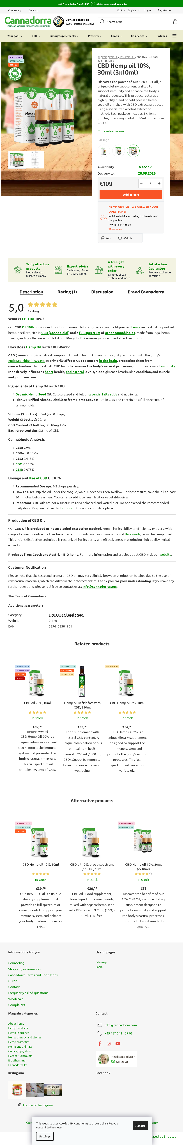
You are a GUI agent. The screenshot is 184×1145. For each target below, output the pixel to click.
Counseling (14, 10)
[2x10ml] (118, 151)
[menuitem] (15, 36)
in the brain (108, 360)
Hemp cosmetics (18, 1041)
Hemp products (18, 1028)
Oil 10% (28, 327)
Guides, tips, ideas (19, 1051)
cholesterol (75, 372)
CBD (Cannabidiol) (55, 332)
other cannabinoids (120, 332)
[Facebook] (100, 1044)
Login (99, 966)
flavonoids (132, 534)
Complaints (16, 1005)
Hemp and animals (20, 1046)
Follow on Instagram (38, 1105)
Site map (101, 962)
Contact (33, 10)
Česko (29, 1122)
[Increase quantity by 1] (159, 183)
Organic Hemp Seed (30, 394)
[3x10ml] (133, 151)
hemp (135, 327)
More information (111, 131)
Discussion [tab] (102, 291)
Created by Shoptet (161, 1136)
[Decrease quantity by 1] (141, 183)
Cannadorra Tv (17, 1065)
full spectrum (89, 332)
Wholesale (16, 999)
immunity (168, 366)
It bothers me (17, 1060)
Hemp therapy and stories (24, 1037)
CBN (18, 469)
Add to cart (131, 194)
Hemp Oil (34, 347)
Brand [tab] (146, 291)
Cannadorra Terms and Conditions (33, 975)
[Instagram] (109, 1044)
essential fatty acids (102, 394)
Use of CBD (38, 478)
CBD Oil (28, 319)
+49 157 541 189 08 (119, 1033)
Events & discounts (20, 1055)
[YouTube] (118, 1044)
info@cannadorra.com (99, 586)
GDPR (12, 981)
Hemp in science (18, 1032)
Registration (165, 10)
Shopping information (24, 969)
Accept (140, 1125)
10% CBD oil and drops (66, 615)
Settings (45, 1136)
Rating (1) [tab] (67, 291)
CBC (18, 464)
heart (49, 372)
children (68, 508)
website (165, 554)
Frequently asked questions (28, 993)
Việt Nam (153, 1122)
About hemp (16, 1023)
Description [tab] (31, 291)
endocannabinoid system (26, 360)
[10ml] (104, 151)
